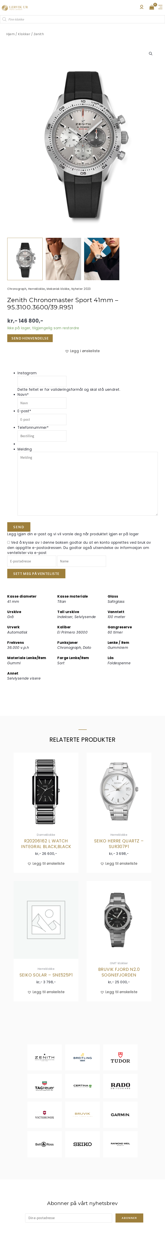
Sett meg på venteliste (36, 573)
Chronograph (16, 289)
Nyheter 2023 (81, 289)
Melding (25, 449)
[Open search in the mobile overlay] (82, 19)
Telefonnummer (33, 427)
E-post (24, 411)
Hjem (10, 34)
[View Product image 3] (102, 259)
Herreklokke (36, 289)
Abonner (129, 1218)
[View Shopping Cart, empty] (151, 7)
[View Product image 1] (25, 259)
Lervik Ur (15, 7)
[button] (150, 53)
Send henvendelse (29, 338)
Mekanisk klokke (58, 289)
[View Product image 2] (63, 259)
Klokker (24, 34)
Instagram (27, 373)
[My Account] (141, 8)
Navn (23, 394)
